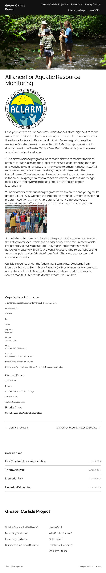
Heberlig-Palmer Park (18, 487)
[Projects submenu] (81, 4)
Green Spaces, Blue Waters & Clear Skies (23, 413)
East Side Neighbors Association (25, 461)
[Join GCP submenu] (100, 10)
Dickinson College (18, 427)
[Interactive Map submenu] (86, 10)
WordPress (96, 566)
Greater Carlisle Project (27, 511)
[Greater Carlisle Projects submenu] (68, 4)
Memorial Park (14, 478)
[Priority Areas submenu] (100, 4)
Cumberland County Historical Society (77, 427)
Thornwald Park (15, 469)
